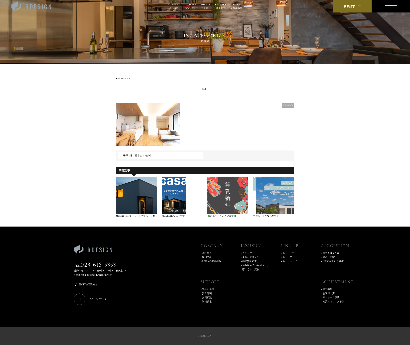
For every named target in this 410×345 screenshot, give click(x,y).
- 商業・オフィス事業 (332, 301)
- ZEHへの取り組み (211, 261)
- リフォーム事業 (330, 297)
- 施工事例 (326, 289)
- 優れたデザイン (250, 257)
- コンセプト (247, 253)
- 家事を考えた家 (330, 253)
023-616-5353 (95, 265)
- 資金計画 (206, 293)
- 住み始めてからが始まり (255, 265)
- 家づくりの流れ (250, 269)
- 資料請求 (206, 301)
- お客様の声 (328, 293)
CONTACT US (98, 299)
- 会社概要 (206, 253)
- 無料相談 (206, 297)
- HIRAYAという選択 (332, 261)
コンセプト (190, 6)
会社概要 (174, 6)
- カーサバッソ (289, 261)
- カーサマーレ (289, 257)
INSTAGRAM (88, 285)
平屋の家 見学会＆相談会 (137, 155)
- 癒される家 (328, 257)
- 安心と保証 (207, 289)
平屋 (205, 6)
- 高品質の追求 (249, 261)
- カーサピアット (290, 253)
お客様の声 (236, 6)
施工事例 (220, 6)
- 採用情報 (206, 257)
